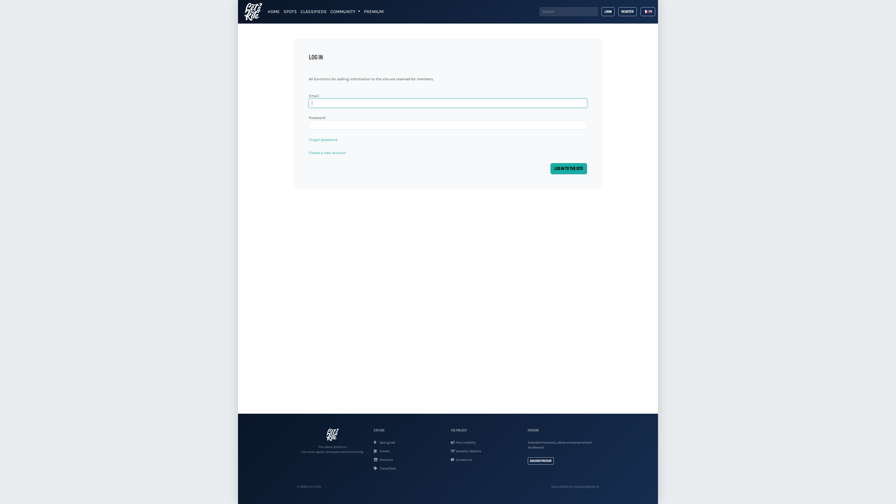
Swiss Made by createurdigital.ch (575, 487)
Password (317, 118)
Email (314, 96)
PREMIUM (374, 11)
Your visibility (466, 442)
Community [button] (343, 11)
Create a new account (327, 152)
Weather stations (468, 451)
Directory (386, 460)
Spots (290, 11)
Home (274, 11)
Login (608, 11)
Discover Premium (541, 461)
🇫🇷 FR (648, 11)
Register (627, 11)
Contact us (464, 460)
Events (384, 451)
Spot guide (387, 442)
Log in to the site (568, 169)
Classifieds (314, 11)
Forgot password (323, 139)
